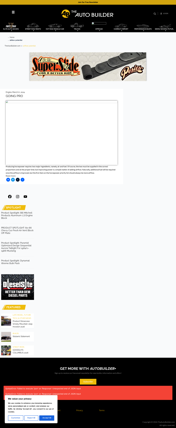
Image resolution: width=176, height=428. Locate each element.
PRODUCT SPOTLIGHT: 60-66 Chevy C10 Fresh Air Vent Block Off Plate (17, 230)
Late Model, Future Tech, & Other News (22, 316)
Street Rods (18, 347)
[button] (13, 12)
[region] (31, 409)
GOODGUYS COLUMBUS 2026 (20, 351)
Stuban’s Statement (21, 336)
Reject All (31, 418)
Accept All (47, 418)
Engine (9, 92)
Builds (16, 333)
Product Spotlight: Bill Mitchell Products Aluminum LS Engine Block (17, 215)
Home (12, 37)
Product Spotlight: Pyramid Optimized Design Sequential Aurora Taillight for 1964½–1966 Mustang (16, 247)
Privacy (79, 410)
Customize (15, 418)
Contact (56, 410)
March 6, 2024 (18, 92)
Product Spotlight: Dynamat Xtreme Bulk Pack (15, 262)
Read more (11, 176)
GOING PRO (14, 96)
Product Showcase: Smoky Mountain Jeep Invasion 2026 (22, 324)
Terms (102, 410)
